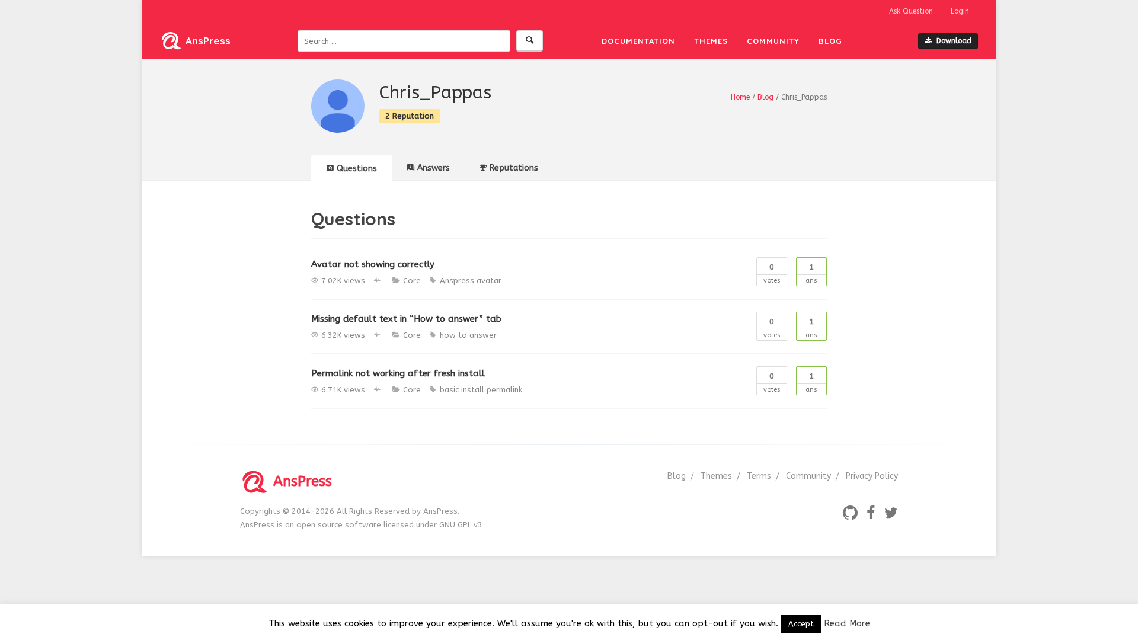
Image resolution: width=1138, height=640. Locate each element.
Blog (830, 41)
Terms (759, 476)
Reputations (514, 168)
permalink (504, 389)
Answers (433, 168)
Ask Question (911, 11)
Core (412, 280)
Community (773, 41)
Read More (847, 623)
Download (953, 41)
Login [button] (960, 11)
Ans (811, 273)
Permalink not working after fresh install (398, 373)
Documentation (638, 41)
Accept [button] (801, 623)
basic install (462, 389)
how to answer (468, 335)
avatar (489, 280)
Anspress (457, 280)
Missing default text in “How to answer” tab (406, 318)
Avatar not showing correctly (372, 264)
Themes (711, 41)
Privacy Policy (872, 476)
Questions (357, 169)
